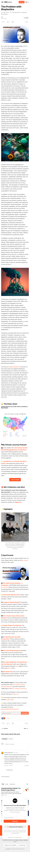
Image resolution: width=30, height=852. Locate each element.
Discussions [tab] (12, 784)
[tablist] (7, 738)
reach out (15, 694)
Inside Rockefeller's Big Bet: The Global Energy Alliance (11, 789)
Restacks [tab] (11, 739)
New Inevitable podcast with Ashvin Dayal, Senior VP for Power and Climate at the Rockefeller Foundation (11, 792)
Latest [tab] (6, 784)
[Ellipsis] (28, 752)
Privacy (17, 840)
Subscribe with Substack (16, 827)
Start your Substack (11, 845)
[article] (15, 792)
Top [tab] (3, 784)
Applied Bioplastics (14, 367)
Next (25, 728)
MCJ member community (19, 688)
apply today (10, 699)
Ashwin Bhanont (8, 752)
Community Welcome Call (11, 594)
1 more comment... (5, 776)
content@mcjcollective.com (11, 709)
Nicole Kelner (4, 407)
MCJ (2, 17)
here (16, 666)
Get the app (22, 845)
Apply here (18, 502)
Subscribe (21, 2)
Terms (21, 840)
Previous (6, 728)
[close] (26, 799)
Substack (8, 849)
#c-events (25, 560)
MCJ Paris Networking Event (11, 650)
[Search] (27, 784)
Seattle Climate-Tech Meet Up (12, 625)
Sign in (27, 2)
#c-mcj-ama (4, 587)
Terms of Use (23, 830)
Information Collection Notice (19, 831)
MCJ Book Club (7, 671)
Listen (26, 17)
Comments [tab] (4, 739)
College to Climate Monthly (11, 602)
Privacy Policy (16, 833)
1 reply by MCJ (9, 770)
